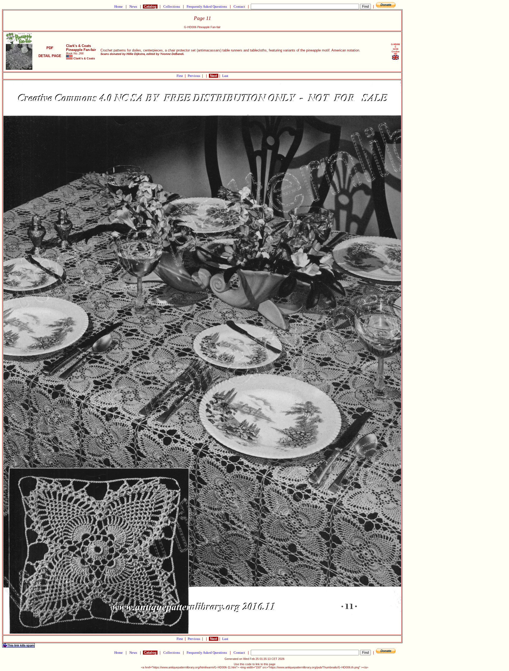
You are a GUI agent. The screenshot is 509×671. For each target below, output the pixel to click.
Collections (172, 6)
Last (225, 76)
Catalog (150, 6)
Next (213, 76)
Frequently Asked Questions (207, 6)
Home (118, 6)
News (133, 6)
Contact (239, 6)
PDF (49, 48)
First (180, 76)
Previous (194, 76)
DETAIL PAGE (49, 56)
